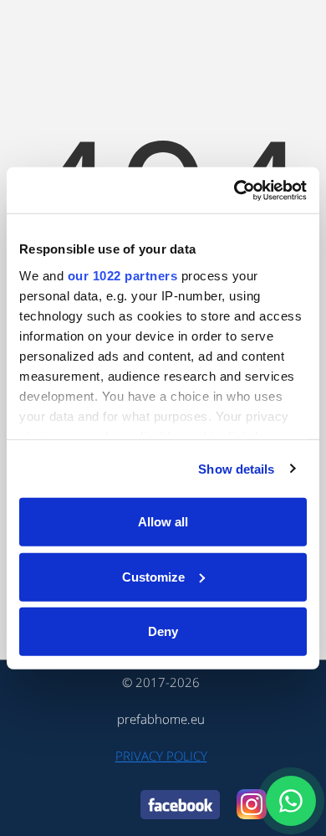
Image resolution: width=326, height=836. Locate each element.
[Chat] (291, 801)
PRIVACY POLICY (161, 755)
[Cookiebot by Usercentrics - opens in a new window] (234, 190)
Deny (163, 631)
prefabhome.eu (161, 718)
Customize (153, 576)
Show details (236, 468)
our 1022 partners (123, 275)
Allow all (163, 522)
